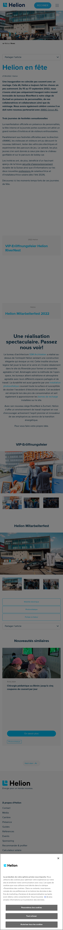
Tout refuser (31, 916)
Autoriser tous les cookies (31, 924)
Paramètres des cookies (31, 907)
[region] (31, 892)
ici (45, 897)
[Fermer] (58, 858)
